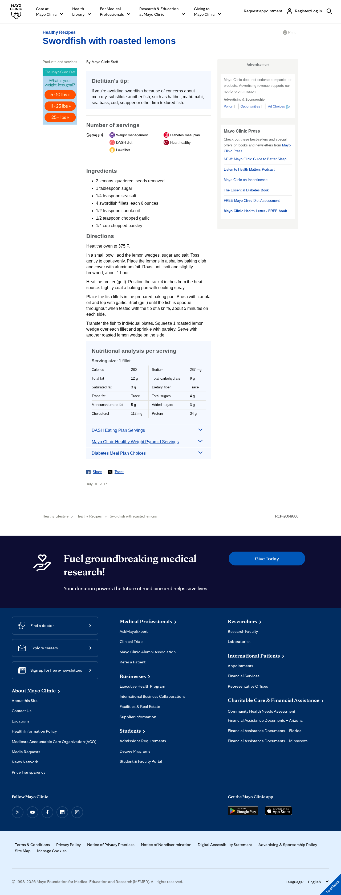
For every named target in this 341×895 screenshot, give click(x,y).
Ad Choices (276, 106)
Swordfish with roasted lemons (109, 41)
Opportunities (250, 106)
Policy (228, 106)
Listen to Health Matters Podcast (249, 169)
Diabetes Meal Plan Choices (119, 453)
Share (97, 472)
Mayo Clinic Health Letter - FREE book (255, 211)
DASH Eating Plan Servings (118, 430)
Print (291, 32)
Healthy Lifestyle (55, 516)
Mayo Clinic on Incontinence (245, 180)
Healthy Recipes (59, 32)
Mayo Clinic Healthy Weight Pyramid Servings (135, 442)
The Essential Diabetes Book (246, 190)
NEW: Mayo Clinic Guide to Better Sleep (255, 159)
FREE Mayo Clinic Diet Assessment (252, 201)
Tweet (119, 472)
